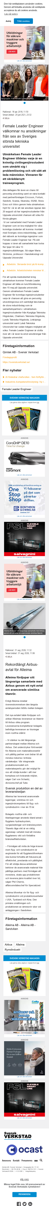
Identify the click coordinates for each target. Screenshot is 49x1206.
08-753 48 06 (15, 1169)
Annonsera (6, 1160)
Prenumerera (27, 1160)
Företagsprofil (10, 357)
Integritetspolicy (30, 1171)
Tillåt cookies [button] (23, 21)
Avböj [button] (8, 21)
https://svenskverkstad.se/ (16, 362)
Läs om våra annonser (24, 61)
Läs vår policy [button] (11, 14)
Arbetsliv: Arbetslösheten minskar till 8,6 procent (26, 270)
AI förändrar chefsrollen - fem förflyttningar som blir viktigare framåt (25, 377)
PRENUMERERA (24, 1194)
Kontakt (16, 1160)
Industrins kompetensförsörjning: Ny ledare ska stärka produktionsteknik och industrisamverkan (25, 382)
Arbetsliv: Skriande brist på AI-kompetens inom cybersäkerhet (26, 264)
